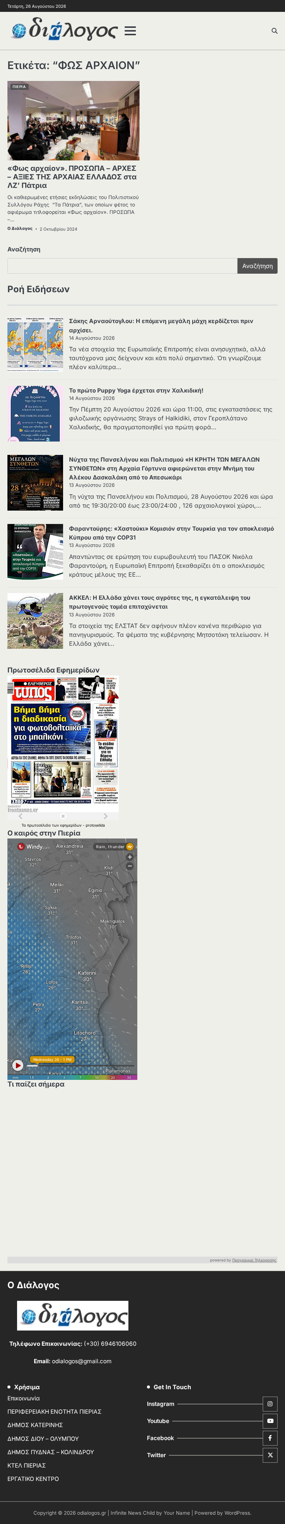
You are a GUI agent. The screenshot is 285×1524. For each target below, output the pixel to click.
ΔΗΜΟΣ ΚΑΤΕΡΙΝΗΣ (35, 1425)
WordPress (237, 1513)
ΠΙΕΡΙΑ (19, 87)
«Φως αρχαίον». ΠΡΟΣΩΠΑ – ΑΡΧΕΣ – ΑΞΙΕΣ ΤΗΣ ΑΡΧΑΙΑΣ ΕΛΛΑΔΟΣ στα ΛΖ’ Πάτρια (72, 177)
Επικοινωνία (23, 1398)
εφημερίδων (71, 825)
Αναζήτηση (23, 249)
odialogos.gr (91, 1513)
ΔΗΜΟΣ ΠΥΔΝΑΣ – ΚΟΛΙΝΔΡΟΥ (50, 1452)
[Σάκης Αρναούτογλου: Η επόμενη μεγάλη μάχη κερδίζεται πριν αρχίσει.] (35, 345)
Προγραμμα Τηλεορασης (254, 1260)
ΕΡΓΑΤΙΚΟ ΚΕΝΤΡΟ (33, 1478)
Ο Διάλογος (20, 228)
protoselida (95, 825)
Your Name (177, 1513)
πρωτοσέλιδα (39, 825)
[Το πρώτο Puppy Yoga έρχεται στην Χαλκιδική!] (35, 415)
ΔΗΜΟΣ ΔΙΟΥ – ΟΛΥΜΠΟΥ (43, 1438)
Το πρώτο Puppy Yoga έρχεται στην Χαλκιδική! (136, 390)
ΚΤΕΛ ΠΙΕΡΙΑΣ (26, 1465)
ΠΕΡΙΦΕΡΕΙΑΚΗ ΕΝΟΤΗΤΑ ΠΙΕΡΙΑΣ (54, 1411)
